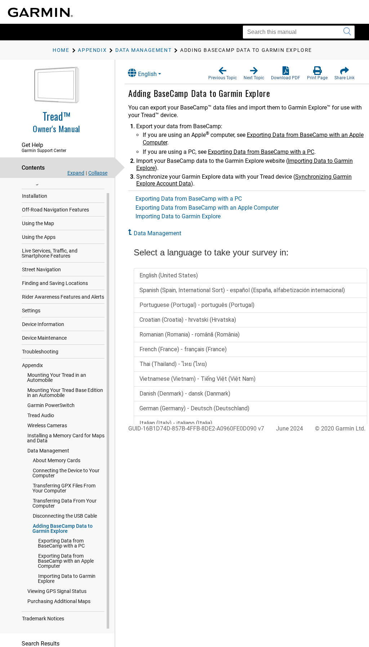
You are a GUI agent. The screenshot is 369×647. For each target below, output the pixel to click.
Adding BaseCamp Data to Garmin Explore (62, 528)
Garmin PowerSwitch (51, 405)
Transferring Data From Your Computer (64, 503)
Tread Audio (40, 415)
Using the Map (38, 223)
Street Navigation (41, 269)
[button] (222, 73)
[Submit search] (347, 32)
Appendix (32, 365)
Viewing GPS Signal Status (56, 591)
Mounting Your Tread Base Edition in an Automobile (65, 392)
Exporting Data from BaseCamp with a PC (61, 543)
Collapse (97, 173)
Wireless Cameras (47, 425)
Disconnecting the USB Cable (65, 516)
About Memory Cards (56, 460)
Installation (34, 196)
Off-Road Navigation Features (55, 210)
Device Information (43, 324)
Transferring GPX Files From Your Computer (63, 488)
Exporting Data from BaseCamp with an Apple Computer (66, 561)
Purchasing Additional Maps (58, 601)
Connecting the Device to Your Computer (65, 473)
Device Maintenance (44, 338)
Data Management (48, 451)
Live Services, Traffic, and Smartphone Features (49, 253)
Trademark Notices (43, 618)
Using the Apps (38, 237)
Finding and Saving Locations (55, 283)
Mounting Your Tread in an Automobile (56, 377)
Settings (31, 310)
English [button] (147, 74)
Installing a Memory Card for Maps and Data (66, 438)
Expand (75, 173)
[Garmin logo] (40, 12)
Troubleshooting (40, 351)
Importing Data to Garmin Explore (66, 578)
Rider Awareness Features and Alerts (63, 297)
